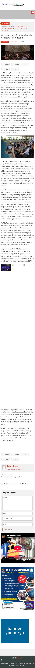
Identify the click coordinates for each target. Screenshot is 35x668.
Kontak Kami (23, 665)
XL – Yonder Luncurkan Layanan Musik (11, 477)
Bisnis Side (11, 26)
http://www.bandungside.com (15, 469)
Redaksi (12, 663)
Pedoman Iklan (14, 665)
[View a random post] (31, 17)
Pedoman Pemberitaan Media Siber (25, 663)
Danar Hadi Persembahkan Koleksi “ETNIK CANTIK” (15, 484)
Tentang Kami (4, 663)
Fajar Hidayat (14, 41)
